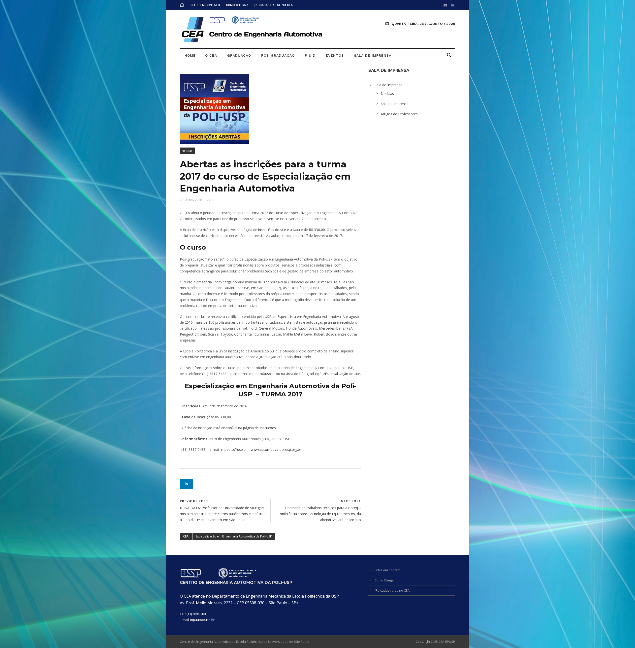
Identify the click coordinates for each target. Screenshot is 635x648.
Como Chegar (237, 5)
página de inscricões (257, 229)
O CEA (211, 55)
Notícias (187, 150)
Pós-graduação (278, 55)
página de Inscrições (259, 427)
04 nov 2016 (193, 200)
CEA (186, 536)
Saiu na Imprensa (395, 103)
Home (190, 55)
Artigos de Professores (399, 114)
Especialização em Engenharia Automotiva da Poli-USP (234, 536)
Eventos (335, 55)
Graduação (239, 55)
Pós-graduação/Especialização (323, 373)
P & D (310, 55)
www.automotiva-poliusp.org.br (276, 449)
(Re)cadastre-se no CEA (273, 5)
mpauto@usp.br (262, 373)
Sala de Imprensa (372, 55)
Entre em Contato (205, 5)
